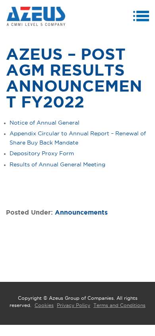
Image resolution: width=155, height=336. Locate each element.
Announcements (81, 212)
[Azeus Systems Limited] (36, 17)
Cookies (44, 305)
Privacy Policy (73, 305)
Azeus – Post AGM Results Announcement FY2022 (74, 79)
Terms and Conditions (119, 305)
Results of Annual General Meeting (57, 165)
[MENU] (142, 17)
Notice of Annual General (44, 123)
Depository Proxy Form (42, 153)
